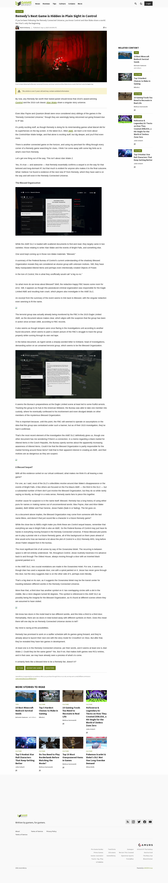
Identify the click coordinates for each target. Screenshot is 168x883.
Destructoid (148, 852)
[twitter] (139, 821)
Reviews (46, 4)
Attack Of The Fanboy (145, 849)
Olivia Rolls (90, 767)
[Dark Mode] (141, 3)
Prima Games (98, 852)
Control (19, 102)
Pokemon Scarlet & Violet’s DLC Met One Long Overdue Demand (96, 759)
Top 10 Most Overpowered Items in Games (73, 757)
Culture (62, 4)
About (17, 831)
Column (71, 4)
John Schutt (90, 729)
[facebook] (144, 821)
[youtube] (150, 821)
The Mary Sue (148, 856)
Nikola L (42, 717)
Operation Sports (127, 856)
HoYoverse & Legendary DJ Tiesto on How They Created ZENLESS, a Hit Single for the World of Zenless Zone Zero (96, 716)
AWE (70, 131)
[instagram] (133, 821)
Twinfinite (112, 849)
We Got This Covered (126, 852)
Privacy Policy (51, 831)
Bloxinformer (148, 859)
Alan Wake (51, 102)
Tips (54, 4)
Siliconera (112, 852)
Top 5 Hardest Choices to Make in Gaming (48, 710)
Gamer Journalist (97, 856)
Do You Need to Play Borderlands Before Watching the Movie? (49, 759)
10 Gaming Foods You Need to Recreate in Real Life (71, 712)
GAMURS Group (148, 868)
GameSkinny (111, 856)
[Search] (135, 3)
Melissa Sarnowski (69, 720)
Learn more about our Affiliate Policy (26, 678)
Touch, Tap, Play (97, 859)
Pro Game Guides (97, 849)
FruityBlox (130, 859)
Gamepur (130, 849)
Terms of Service (37, 831)
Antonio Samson (21, 717)
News (37, 4)
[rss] (127, 821)
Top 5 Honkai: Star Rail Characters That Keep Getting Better (25, 759)
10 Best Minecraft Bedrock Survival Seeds (24, 710)
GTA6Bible (99, 862)
